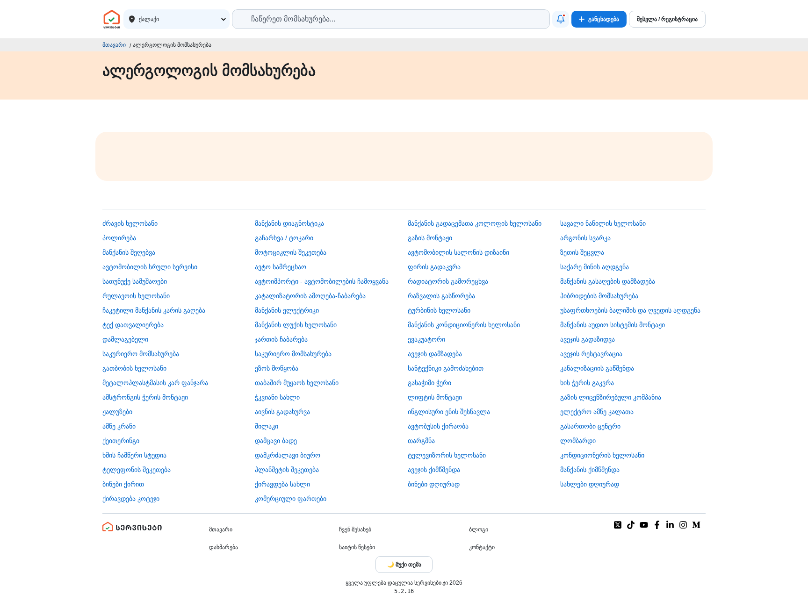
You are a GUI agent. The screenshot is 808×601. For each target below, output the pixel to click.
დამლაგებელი (125, 339)
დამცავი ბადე (276, 440)
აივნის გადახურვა (282, 411)
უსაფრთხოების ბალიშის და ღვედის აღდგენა (630, 310)
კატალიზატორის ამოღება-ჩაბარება (310, 296)
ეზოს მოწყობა (276, 368)
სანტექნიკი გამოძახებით (445, 368)
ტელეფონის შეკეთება (136, 469)
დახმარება (223, 547)
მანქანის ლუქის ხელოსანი (296, 325)
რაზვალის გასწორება (441, 296)
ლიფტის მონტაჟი (435, 397)
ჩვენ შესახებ (355, 529)
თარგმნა (421, 440)
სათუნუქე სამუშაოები (134, 281)
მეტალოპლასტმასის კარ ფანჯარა (155, 382)
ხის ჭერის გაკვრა (587, 382)
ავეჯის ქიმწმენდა (434, 469)
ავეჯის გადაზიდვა (587, 339)
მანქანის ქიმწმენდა (590, 469)
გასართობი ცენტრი (590, 426)
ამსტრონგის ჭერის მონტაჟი (145, 397)
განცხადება (603, 19)
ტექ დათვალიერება (133, 325)
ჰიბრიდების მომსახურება (599, 296)
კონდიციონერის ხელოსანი (602, 455)
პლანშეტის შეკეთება (287, 469)
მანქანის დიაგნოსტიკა (289, 223)
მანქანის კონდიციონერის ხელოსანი (464, 325)
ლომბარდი (578, 440)
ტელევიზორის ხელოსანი (447, 455)
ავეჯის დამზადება (435, 354)
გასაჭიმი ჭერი (429, 382)
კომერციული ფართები (290, 498)
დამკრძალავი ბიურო (287, 455)
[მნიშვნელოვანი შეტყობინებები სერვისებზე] (560, 19)
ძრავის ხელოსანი (130, 223)
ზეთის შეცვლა (582, 252)
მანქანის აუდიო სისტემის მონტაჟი (612, 325)
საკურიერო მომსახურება (140, 354)
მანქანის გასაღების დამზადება (607, 281)
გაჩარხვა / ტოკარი (284, 238)
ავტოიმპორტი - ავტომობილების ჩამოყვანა (322, 281)
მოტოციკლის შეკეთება (290, 252)
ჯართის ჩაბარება (281, 339)
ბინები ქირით (123, 484)
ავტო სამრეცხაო (280, 267)
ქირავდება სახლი (282, 484)
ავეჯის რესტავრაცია (591, 354)
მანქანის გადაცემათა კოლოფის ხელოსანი (474, 223)
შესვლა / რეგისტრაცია (667, 19)
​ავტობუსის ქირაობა (438, 426)
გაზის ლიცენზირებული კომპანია (610, 397)
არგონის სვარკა (585, 238)
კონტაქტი (482, 547)
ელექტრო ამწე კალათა (597, 411)
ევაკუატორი (426, 339)
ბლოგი (478, 529)
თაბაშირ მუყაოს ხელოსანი (297, 382)
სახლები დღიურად (589, 484)
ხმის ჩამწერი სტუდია (134, 455)
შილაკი (266, 426)
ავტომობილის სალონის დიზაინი (458, 252)
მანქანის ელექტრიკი (287, 310)
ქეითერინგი (120, 440)
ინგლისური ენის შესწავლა (449, 411)
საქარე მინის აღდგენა (594, 267)
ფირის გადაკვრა (434, 267)
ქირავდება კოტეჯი (130, 498)
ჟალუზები (117, 411)
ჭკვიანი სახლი (277, 397)
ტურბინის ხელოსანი (439, 310)
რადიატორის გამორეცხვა (448, 281)
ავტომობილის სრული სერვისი (149, 267)
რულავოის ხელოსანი (136, 296)
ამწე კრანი (119, 426)
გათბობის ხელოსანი (134, 368)
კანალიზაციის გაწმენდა (597, 368)
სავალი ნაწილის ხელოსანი (603, 223)
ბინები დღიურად (434, 484)
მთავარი (114, 45)
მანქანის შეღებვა (128, 252)
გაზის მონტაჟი (430, 238)
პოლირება (119, 238)
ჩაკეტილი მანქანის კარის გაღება (153, 310)
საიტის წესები (357, 547)
